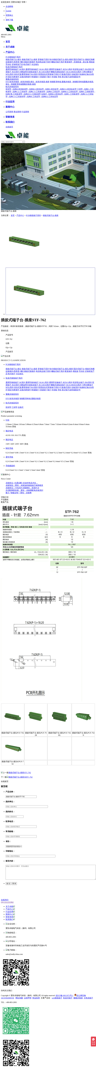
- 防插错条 (77, 62)
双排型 (8, 89)
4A (7, 435)
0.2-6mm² (74, 453)
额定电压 (9, 440)
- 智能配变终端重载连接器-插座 (23, 84)
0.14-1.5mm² (29, 453)
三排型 (80, 89)
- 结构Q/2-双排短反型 (68, 89)
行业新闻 (25, 112)
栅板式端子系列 (57, 62)
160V (12, 444)
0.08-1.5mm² (19, 453)
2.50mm (9, 424)
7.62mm (58, 424)
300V (22, 444)
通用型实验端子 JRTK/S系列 (60, 69)
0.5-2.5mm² (83, 453)
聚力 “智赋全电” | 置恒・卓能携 (18, 493)
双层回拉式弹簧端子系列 (48, 74)
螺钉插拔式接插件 (27, 62)
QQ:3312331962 (7, 902)
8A (9, 435)
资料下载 (9, 20)
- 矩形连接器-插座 (42, 82)
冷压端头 (35, 64)
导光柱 (8, 64)
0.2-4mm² (66, 453)
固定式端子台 (79, 59)
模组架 (92, 62)
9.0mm (81, 424)
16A (16, 435)
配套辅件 (68, 62)
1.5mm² (27, 470)
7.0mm (46, 424)
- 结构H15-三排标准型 (32, 94)
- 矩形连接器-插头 (26, 82)
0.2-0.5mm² (10, 453)
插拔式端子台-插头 (13, 59)
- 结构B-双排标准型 (20, 89)
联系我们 (10, 122)
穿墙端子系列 (43, 59)
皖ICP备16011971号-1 (64, 995)
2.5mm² (33, 470)
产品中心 (10, 52)
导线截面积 (10, 466)
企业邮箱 (9, 6)
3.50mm (15, 424)
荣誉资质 (10, 117)
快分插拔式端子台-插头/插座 (61, 59)
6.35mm (35, 424)
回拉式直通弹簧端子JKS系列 (26, 74)
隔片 (49, 77)
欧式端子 (27, 64)
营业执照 (36, 998)
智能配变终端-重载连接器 (60, 82)
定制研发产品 (17, 64)
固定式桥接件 (13, 77)
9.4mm (86, 424)
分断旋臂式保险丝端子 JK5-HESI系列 (34, 72)
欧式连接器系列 (12, 403)
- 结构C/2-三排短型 (19, 92)
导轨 (59, 77)
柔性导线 (9, 457)
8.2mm (70, 424)
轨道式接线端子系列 (14, 378)
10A (12, 435)
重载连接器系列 (12, 394)
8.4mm (75, 424)
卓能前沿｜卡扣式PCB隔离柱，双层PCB (22, 488)
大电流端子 (88, 998)
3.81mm (22, 424)
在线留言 (9, 127)
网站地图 (19, 998)
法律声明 (27, 998)
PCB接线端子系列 (33, 215)
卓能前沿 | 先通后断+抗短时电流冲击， (22, 483)
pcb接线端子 (57, 998)
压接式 (44, 94)
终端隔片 (35, 77)
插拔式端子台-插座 (29, 59)
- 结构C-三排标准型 (71, 94)
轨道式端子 (67, 998)
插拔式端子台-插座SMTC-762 (20, 777)
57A (19, 435)
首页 (8, 41)
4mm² (38, 470)
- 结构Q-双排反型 (51, 89)
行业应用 (10, 101)
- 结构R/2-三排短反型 (69, 92)
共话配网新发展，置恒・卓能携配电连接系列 (24, 490)
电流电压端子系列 (43, 62)
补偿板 (54, 77)
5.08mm (28, 424)
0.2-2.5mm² (58, 453)
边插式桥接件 (25, 77)
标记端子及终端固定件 (71, 77)
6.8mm (41, 424)
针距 (7, 420)
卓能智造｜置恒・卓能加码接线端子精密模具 (24, 485)
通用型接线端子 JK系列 (15, 69)
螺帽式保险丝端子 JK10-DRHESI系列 (66, 72)
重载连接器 (78, 998)
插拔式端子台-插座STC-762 (19, 773)
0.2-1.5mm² (49, 453)
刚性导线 (9, 448)
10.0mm (9, 427)
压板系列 (75, 74)
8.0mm (64, 424)
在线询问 (4, 900)
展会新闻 (17, 112)
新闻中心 (10, 107)
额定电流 (9, 431)
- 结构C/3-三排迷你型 (36, 92)
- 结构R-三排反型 (53, 92)
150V (8, 444)
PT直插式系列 (65, 74)
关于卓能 (10, 47)
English (8, 11)
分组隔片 (43, 77)
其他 (14, 427)
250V (17, 444)
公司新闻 (9, 112)
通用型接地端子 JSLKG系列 (37, 69)
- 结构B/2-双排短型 (36, 89)
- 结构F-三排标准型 (86, 92)
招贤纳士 (9, 15)
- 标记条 (85, 62)
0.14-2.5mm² (39, 453)
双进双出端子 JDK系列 (82, 69)
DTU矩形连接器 (12, 82)
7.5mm (52, 424)
